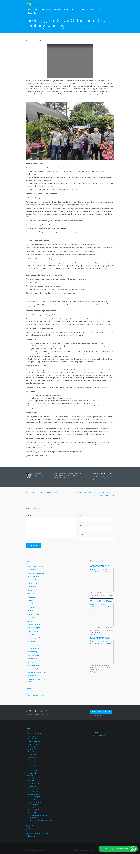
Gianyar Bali (31, 590)
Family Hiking (31, 634)
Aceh (73, 9)
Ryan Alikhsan (43, 476)
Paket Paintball (32, 676)
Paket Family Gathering (34, 665)
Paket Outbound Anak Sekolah (36, 672)
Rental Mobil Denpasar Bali (35, 573)
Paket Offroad (31, 662)
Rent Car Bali (31, 617)
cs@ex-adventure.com (99, 736)
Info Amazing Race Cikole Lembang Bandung (103, 477)
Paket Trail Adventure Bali (35, 566)
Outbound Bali (31, 569)
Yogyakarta (57, 9)
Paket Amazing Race (33, 669)
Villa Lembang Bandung (34, 638)
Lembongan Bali (32, 580)
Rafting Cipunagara (33, 648)
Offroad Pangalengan (34, 645)
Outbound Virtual (32, 641)
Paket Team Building (33, 655)
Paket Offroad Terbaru (34, 624)
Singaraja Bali (31, 600)
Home (30, 9)
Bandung (45, 9)
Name (81, 515)
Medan (66, 9)
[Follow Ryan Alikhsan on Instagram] (44, 480)
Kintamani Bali (31, 587)
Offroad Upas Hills (33, 631)
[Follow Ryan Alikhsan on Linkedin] (41, 480)
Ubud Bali (30, 611)
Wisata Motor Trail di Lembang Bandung (36, 680)
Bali (36, 9)
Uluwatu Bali (31, 594)
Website (81, 535)
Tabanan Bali (31, 607)
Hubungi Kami (33, 13)
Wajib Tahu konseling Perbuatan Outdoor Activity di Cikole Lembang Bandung (95, 493)
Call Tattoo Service (33, 614)
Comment (29, 515)
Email (81, 525)
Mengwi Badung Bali (33, 576)
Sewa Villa (30, 685)
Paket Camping (32, 652)
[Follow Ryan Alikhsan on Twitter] (35, 480)
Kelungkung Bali (32, 583)
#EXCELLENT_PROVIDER (101, 712)
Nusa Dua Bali (31, 597)
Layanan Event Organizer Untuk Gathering (42, 492)
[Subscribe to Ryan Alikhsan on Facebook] (38, 480)
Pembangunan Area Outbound (89, 9)
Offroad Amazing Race (34, 628)
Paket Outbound (32, 658)
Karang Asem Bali (32, 604)
